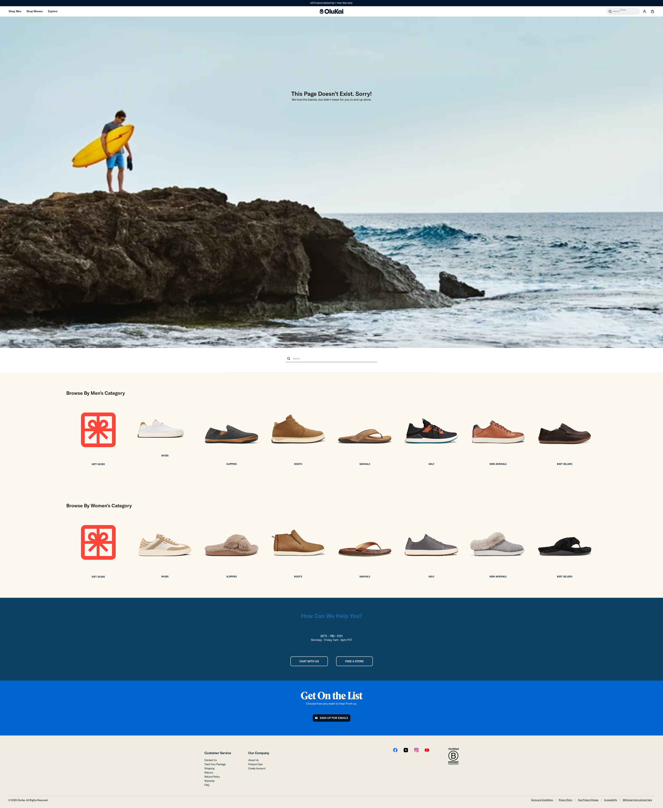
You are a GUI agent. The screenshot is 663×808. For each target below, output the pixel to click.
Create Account (256, 768)
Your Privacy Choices (588, 800)
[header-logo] (331, 11)
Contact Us (210, 760)
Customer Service (217, 753)
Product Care (255, 764)
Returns (208, 772)
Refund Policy (212, 776)
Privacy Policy (565, 800)
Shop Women (34, 11)
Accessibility (610, 800)
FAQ (206, 785)
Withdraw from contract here (637, 800)
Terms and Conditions (542, 800)
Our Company (258, 753)
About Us (253, 760)
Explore (52, 11)
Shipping (209, 768)
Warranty (209, 780)
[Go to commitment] (453, 756)
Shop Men (15, 11)
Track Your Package (215, 764)
